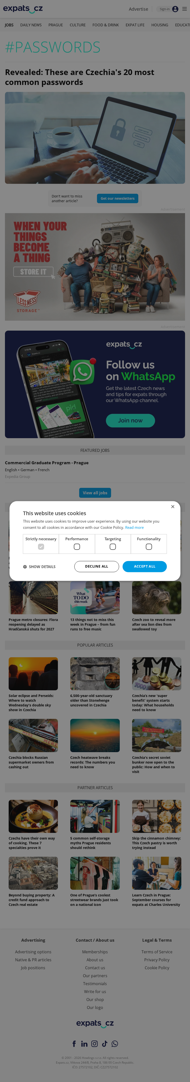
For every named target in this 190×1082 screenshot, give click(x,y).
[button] (39, 566)
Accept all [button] (145, 566)
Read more (134, 527)
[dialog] (94, 541)
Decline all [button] (96, 566)
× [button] (172, 507)
